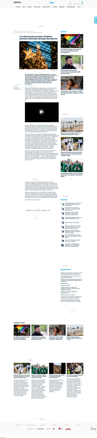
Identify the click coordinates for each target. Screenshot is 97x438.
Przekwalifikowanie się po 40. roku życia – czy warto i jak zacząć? (71, 276)
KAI (17, 86)
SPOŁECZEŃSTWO (43, 210)
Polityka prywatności (31, 425)
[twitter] (96, 20)
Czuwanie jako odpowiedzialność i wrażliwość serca (69, 292)
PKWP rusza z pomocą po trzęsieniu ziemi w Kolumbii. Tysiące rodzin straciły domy (71, 273)
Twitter (28, 86)
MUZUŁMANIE (38, 210)
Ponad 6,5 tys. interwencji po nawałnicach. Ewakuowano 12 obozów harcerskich (71, 297)
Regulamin (42, 425)
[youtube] (96, 22)
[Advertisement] (48, 18)
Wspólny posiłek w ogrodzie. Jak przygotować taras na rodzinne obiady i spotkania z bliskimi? (70, 288)
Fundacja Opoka (18, 425)
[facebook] (96, 18)
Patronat (66, 425)
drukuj (31, 86)
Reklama (54, 425)
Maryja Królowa (64, 283)
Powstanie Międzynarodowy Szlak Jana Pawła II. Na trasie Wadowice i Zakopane (71, 300)
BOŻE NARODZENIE (28, 210)
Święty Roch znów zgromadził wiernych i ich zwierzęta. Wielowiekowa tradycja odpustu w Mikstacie (71, 280)
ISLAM (34, 210)
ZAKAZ (49, 210)
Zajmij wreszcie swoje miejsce (68, 294)
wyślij (33, 86)
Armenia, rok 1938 (65, 285)
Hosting (78, 425)
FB (26, 86)
